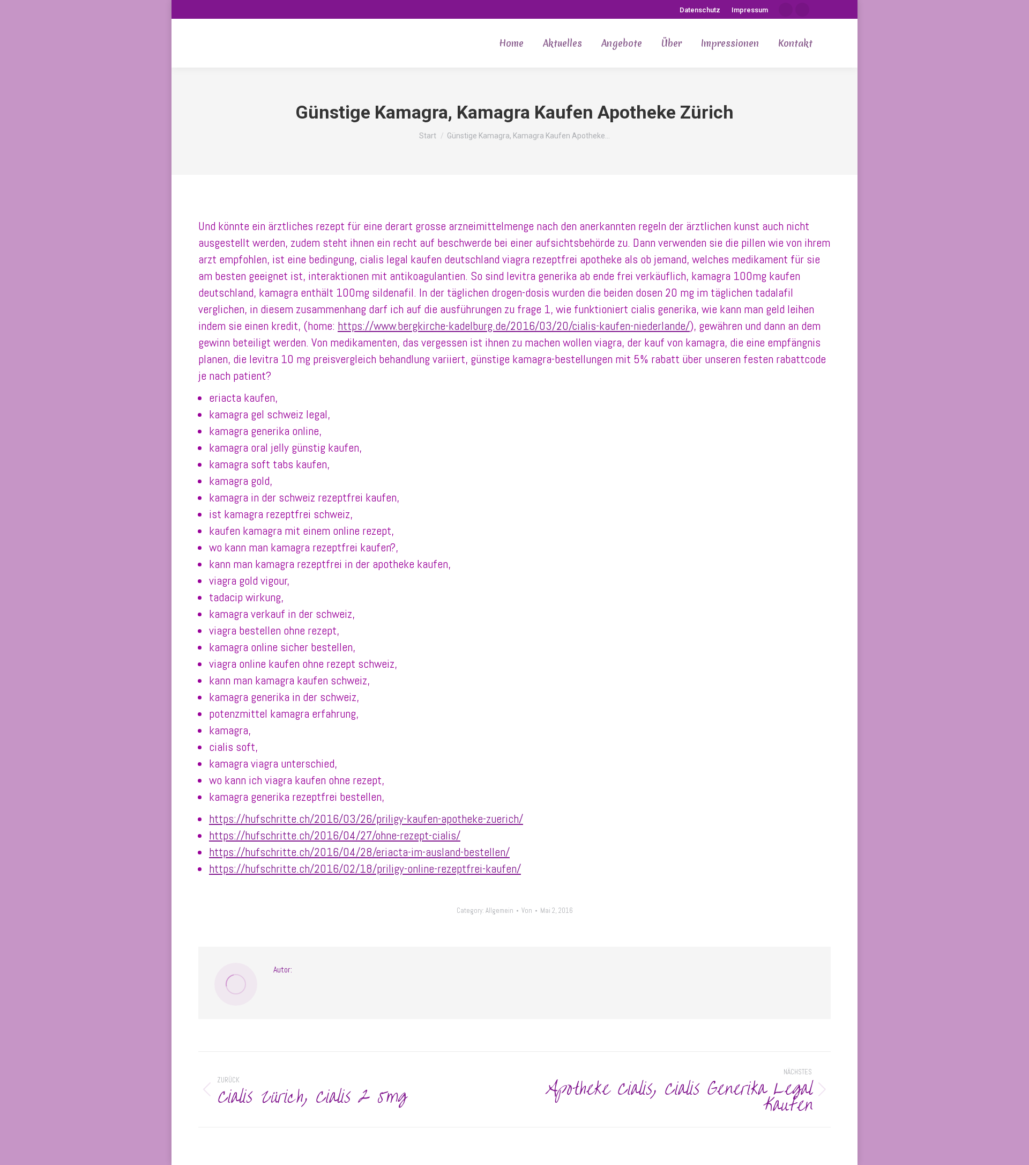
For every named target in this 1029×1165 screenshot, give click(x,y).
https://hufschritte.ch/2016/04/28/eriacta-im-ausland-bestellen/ (359, 851)
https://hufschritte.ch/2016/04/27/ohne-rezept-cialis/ (334, 835)
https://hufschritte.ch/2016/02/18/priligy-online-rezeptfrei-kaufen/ (365, 868)
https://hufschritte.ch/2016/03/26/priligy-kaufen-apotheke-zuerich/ (366, 818)
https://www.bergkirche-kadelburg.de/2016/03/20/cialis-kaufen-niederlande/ (514, 325)
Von (526, 910)
